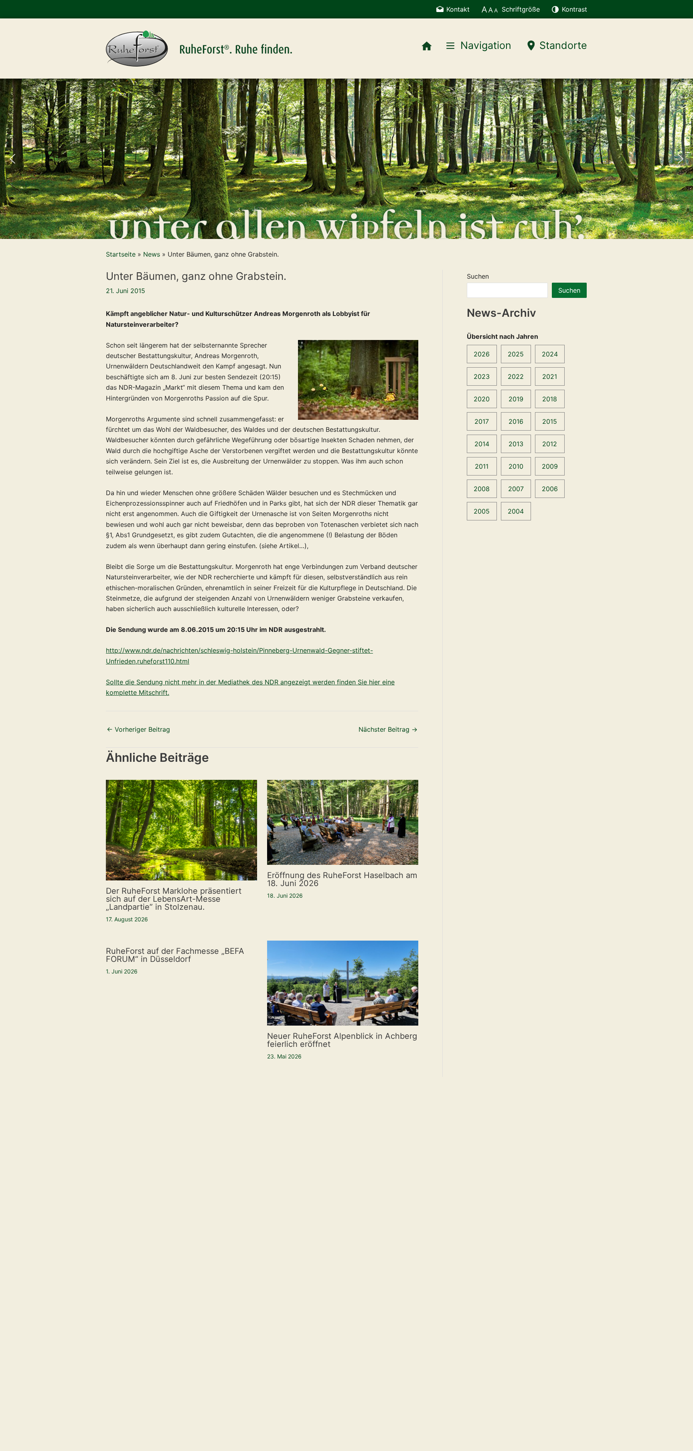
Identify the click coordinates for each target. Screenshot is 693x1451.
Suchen (478, 276)
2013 (516, 444)
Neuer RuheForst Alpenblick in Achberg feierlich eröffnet (342, 1040)
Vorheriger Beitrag (138, 729)
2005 (482, 511)
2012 (549, 444)
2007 (516, 489)
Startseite (121, 254)
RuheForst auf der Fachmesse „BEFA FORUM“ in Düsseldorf (175, 955)
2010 (516, 466)
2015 (549, 421)
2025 (516, 354)
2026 (482, 354)
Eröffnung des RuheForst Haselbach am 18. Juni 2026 (342, 879)
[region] (346, 159)
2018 (549, 399)
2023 (482, 376)
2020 (482, 399)
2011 (481, 466)
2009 (550, 466)
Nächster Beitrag (388, 729)
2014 (481, 444)
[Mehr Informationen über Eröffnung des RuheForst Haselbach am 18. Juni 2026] (342, 822)
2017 (481, 421)
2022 (516, 376)
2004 (516, 511)
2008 (482, 489)
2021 (549, 376)
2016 (516, 421)
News (151, 254)
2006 (550, 489)
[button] (12, 158)
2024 (550, 354)
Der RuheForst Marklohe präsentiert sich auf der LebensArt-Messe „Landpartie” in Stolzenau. (173, 899)
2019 (516, 399)
